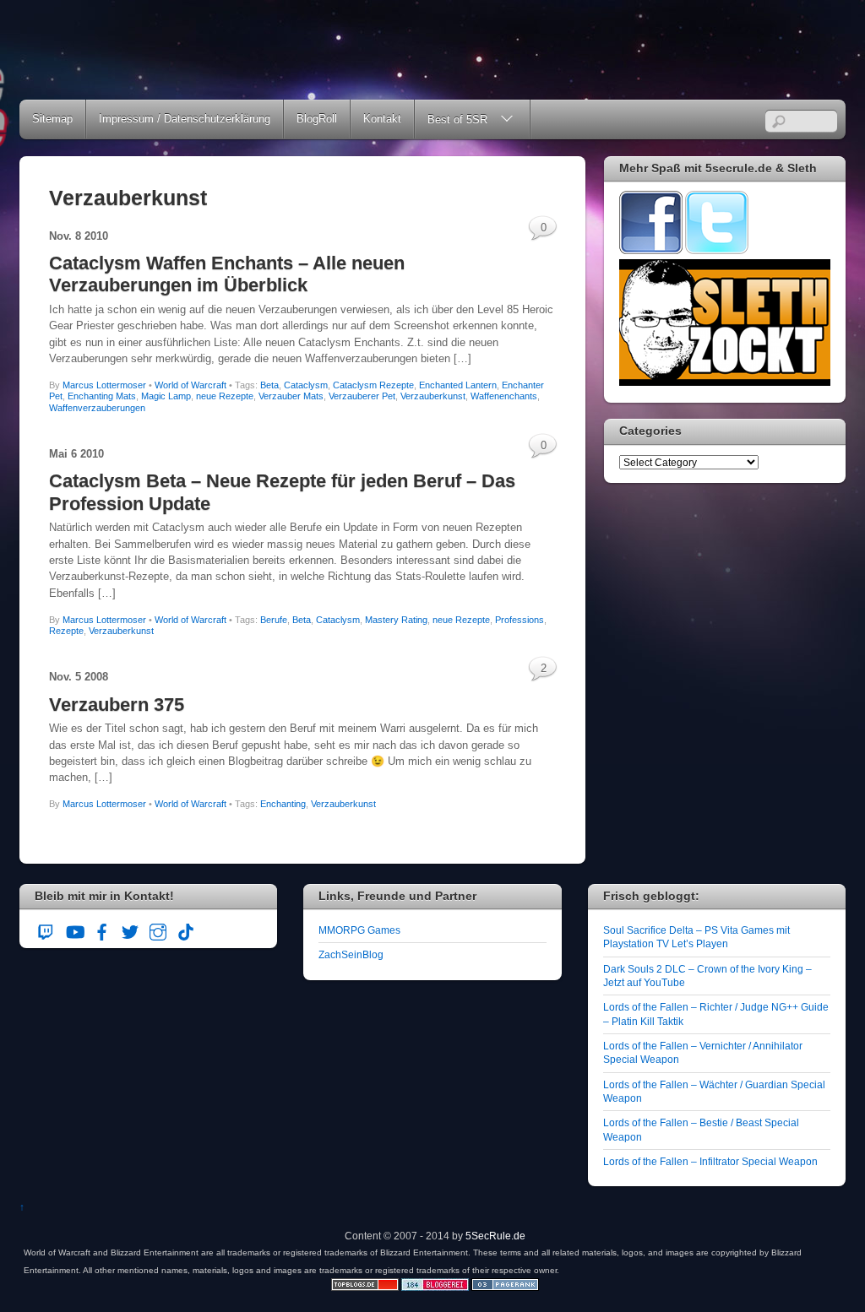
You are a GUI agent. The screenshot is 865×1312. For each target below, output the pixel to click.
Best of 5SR (457, 119)
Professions (519, 620)
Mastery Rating (396, 620)
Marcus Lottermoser (104, 385)
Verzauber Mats (291, 396)
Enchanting (283, 804)
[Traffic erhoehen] (505, 1287)
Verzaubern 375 (116, 704)
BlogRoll (316, 118)
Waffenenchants (504, 396)
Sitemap (52, 118)
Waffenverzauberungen (97, 408)
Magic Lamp (166, 396)
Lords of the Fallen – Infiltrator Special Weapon (710, 1161)
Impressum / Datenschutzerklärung (184, 118)
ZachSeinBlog (351, 954)
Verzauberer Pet (362, 396)
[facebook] (102, 929)
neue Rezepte (224, 396)
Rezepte (66, 631)
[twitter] (130, 929)
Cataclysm (306, 385)
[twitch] (46, 929)
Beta (269, 385)
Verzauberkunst (432, 396)
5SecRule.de (495, 1235)
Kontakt (382, 118)
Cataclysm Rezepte (373, 385)
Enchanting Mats (102, 396)
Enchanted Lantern (458, 385)
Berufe (273, 620)
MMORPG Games (359, 929)
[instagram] (158, 929)
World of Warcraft (190, 385)
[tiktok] (186, 929)
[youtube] (74, 929)
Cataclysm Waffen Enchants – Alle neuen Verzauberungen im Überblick (227, 273)
